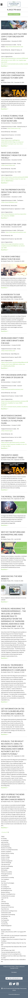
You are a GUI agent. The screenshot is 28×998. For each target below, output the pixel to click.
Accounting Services (6, 888)
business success (5, 859)
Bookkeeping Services (6, 890)
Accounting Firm (5, 886)
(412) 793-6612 (15, 10)
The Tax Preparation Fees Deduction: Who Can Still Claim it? (13, 192)
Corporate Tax (4, 897)
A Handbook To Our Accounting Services (11, 954)
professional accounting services (9, 910)
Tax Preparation (5, 920)
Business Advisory (5, 892)
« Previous (3, 832)
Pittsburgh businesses (6, 873)
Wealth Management (6, 925)
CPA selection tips (5, 864)
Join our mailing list (14, 978)
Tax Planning (4, 918)
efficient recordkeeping (7, 866)
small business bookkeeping (8, 914)
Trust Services (4, 923)
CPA (2, 899)
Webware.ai (17, 994)
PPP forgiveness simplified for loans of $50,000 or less (13, 377)
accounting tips (5, 840)
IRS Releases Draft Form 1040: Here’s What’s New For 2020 (12, 340)
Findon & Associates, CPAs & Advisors (14, 966)
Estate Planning (5, 903)
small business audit (6, 912)
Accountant (4, 884)
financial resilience (5, 905)
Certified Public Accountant (8, 896)
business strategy (5, 857)
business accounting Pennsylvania (9, 849)
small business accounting (7, 877)
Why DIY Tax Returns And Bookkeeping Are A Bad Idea (13, 534)
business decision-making (7, 853)
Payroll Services (5, 909)
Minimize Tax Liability (6, 871)
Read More (4, 66)
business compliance (6, 851)
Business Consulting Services (8, 894)
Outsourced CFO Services (7, 907)
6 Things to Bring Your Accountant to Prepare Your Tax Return (12, 118)
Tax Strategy (4, 922)
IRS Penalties (4, 870)
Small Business (4, 875)
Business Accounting (6, 847)
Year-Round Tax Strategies (7, 883)
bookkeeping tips (5, 846)
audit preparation (5, 844)
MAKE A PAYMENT (14, 14)
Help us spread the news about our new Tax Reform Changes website (13, 797)
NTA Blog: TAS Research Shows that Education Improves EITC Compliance (13, 667)
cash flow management (6, 860)
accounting (4, 838)
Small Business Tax (5, 916)
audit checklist (4, 842)
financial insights (5, 868)
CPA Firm (3, 901)
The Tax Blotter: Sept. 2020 (13, 225)
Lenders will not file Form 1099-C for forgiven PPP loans (14, 36)
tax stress (3, 881)
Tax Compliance (5, 879)
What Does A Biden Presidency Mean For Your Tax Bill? (13, 155)
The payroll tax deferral (13, 496)
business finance (5, 855)
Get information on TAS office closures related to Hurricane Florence (12, 711)
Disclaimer (14, 972)
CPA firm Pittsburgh (6, 862)
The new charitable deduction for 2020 (10, 952)
